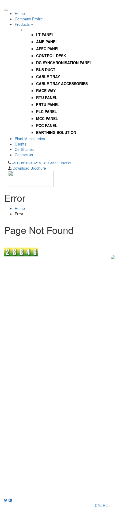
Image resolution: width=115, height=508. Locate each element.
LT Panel (45, 34)
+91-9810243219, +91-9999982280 (42, 162)
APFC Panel (48, 48)
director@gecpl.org (20, 494)
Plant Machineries (30, 138)
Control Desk (51, 55)
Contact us (24, 154)
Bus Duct (45, 69)
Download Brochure (29, 168)
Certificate (23, 354)
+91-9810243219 (22, 478)
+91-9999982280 (18, 484)
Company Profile (29, 18)
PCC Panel (46, 125)
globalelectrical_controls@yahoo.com (40, 489)
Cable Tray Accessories (62, 83)
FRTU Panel (48, 104)
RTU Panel (46, 97)
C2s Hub (102, 505)
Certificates (24, 149)
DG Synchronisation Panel (64, 62)
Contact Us (24, 359)
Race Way (46, 90)
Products (23, 24)
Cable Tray (48, 76)
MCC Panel (47, 118)
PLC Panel (46, 111)
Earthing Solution (56, 132)
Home (20, 13)
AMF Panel (47, 41)
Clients (20, 144)
